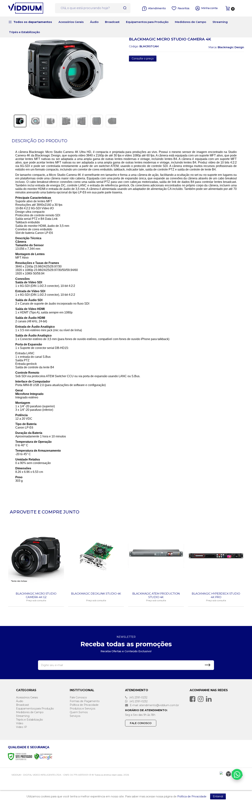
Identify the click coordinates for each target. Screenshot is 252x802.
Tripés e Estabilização (29, 719)
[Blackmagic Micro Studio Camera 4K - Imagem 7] (112, 121)
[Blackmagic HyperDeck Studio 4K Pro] (216, 564)
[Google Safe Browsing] (43, 756)
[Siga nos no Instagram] (201, 699)
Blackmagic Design (231, 47)
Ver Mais (36, 602)
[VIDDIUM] (30, 8)
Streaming (23, 716)
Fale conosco (140, 723)
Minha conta (209, 8)
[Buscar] (123, 8)
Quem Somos (79, 712)
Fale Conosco (78, 697)
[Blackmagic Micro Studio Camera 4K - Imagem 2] (35, 121)
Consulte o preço (143, 58)
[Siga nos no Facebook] (193, 699)
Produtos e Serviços (82, 708)
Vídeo (19, 723)
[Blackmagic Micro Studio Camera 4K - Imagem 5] (81, 121)
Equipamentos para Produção (35, 708)
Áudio (19, 701)
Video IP (21, 727)
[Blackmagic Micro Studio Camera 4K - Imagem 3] (50, 121)
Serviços (75, 716)
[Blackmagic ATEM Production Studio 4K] (156, 564)
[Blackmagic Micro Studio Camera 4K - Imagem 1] (20, 121)
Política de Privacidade (84, 705)
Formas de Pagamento (85, 701)
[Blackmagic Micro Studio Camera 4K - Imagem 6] (96, 121)
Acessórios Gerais (27, 697)
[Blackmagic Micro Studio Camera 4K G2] (36, 564)
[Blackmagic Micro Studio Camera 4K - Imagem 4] (66, 121)
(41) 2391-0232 (138, 697)
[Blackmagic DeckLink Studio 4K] (96, 564)
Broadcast (22, 705)
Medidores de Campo (30, 712)
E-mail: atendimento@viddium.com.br (154, 705)
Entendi (218, 796)
